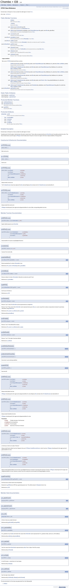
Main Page (3, 4)
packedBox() (11, 313)
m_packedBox (10, 117)
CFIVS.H (8, 14)
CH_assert (9, 265)
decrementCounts (8, 103)
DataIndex (19, 30)
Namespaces (16, 5)
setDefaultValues (8, 102)
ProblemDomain (20, 67)
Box (47, 30)
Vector (42, 80)
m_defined (9, 122)
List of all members (66, 8)
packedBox (13, 37)
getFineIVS (13, 88)
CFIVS (12, 20)
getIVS (12, 44)
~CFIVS (12, 23)
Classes (22, 5)
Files (27, 5)
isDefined (13, 54)
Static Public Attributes (48, 6)
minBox (12, 40)
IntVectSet (19, 27)
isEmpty (12, 50)
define (12, 27)
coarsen (12, 33)
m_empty (9, 120)
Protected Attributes (65, 6)
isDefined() (10, 577)
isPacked (13, 47)
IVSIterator (11, 308)
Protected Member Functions (57, 6)
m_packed (9, 119)
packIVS (5, 107)
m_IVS (8, 114)
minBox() (10, 536)
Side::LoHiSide (60, 63)
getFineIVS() (11, 522)
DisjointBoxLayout (35, 30)
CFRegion (18, 135)
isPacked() (25, 38)
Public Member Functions (40, 6)
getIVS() (9, 485)
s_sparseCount (12, 96)
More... (32, 11)
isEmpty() (38, 485)
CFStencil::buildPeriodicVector (33, 448)
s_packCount (12, 95)
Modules (9, 4)
